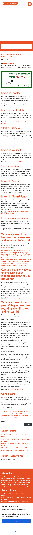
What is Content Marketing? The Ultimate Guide (14, 448)
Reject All (16, 531)
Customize (16, 526)
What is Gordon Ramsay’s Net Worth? (16, 298)
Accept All (16, 521)
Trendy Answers (5, 477)
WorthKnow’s (5, 247)
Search (3, 421)
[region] (16, 519)
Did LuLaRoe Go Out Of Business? (17, 162)
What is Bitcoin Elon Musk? (15, 389)
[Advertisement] (16, 23)
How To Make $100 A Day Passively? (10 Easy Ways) (15, 450)
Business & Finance (8, 63)
